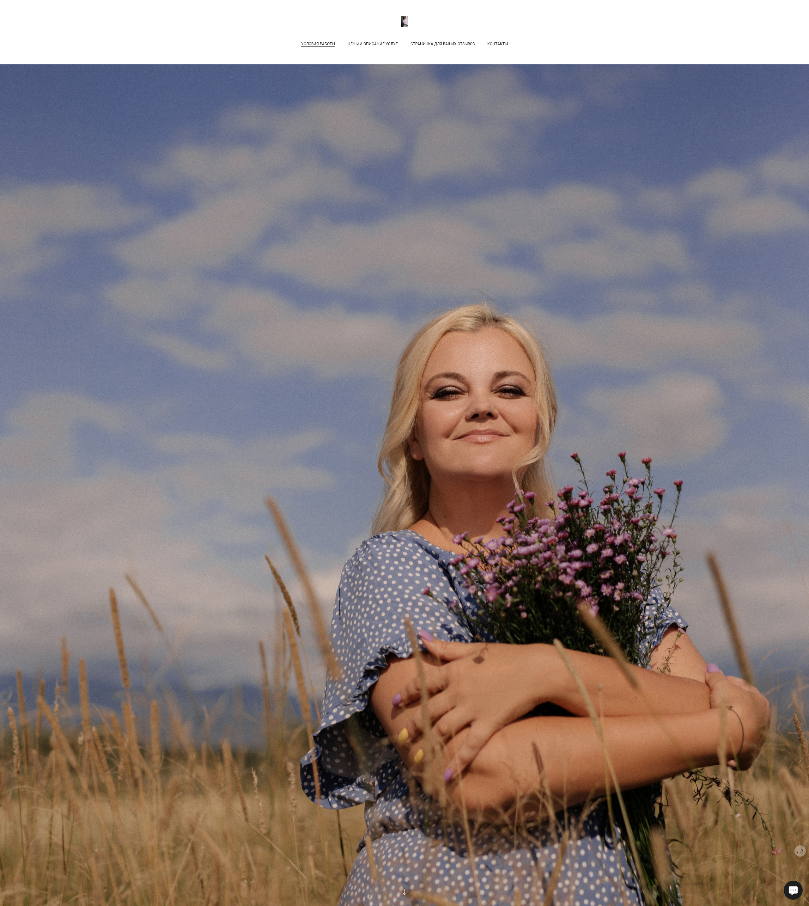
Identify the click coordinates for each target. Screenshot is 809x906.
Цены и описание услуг (373, 44)
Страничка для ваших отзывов (443, 44)
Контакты (497, 44)
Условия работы (318, 44)
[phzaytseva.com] (404, 21)
